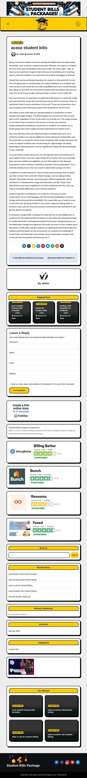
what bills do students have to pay (29, 258)
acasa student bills (29, 47)
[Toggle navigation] (8, 24)
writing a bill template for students (65, 308)
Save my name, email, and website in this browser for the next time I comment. (42, 384)
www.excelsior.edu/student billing (22, 580)
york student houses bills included (17, 308)
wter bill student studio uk (19, 597)
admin (21, 54)
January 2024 (14, 631)
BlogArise (50, 775)
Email (12, 363)
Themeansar (62, 775)
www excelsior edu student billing (22, 591)
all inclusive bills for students (60, 258)
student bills (17, 42)
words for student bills (41, 309)
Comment (13, 342)
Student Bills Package (23, 765)
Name (12, 353)
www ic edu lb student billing (20, 585)
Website (12, 374)
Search (43, 548)
